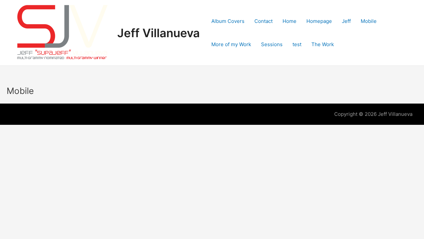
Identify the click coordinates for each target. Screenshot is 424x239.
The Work (322, 44)
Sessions (272, 44)
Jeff (346, 21)
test (296, 44)
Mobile (369, 21)
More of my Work (231, 44)
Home (289, 21)
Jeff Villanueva (158, 33)
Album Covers (227, 21)
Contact (263, 21)
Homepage (319, 21)
